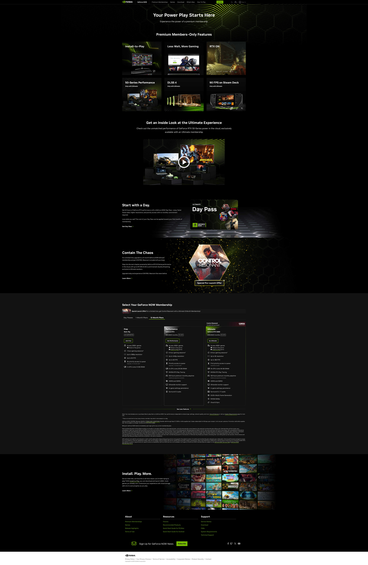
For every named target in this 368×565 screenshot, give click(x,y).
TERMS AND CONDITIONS (153, 421)
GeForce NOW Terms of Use (222, 442)
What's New (191, 2)
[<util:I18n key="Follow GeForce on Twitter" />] (235, 543)
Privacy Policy (129, 559)
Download (180, 2)
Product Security (198, 559)
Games (172, 2)
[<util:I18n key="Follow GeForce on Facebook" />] (228, 543)
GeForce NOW (142, 2)
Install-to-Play (174, 349)
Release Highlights (132, 528)
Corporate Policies (183, 559)
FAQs (203, 528)
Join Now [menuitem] (219, 2)
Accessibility (170, 559)
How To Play (201, 2)
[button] (235, 2)
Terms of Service (159, 559)
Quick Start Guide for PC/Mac (173, 528)
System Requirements (231, 414)
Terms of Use (129, 532)
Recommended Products (172, 525)
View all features (214, 414)
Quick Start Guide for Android (173, 532)
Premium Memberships (160, 2)
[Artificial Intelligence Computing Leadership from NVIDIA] (127, 2)
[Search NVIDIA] (232, 1)
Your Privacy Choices (143, 559)
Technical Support (207, 535)
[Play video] (184, 162)
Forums (165, 521)
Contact (208, 559)
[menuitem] (142, 2)
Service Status (206, 521)
